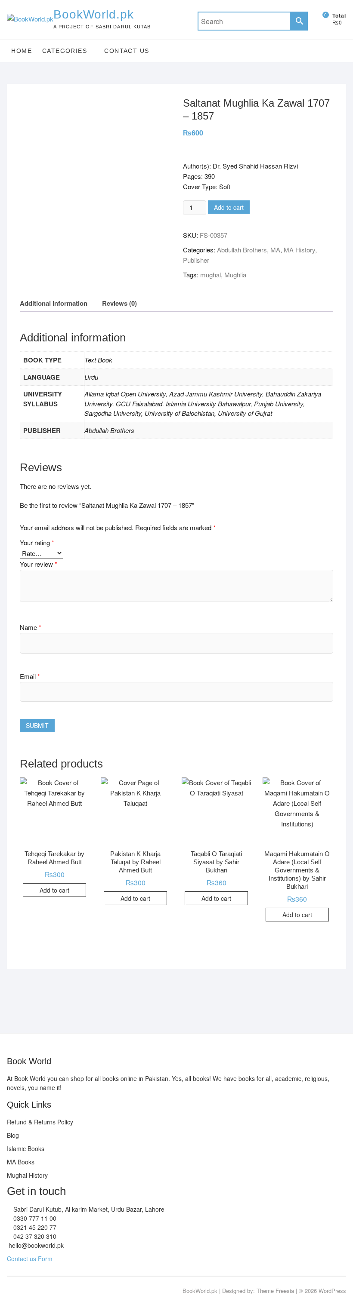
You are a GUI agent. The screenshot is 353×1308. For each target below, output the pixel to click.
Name (30, 627)
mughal (210, 274)
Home (21, 50)
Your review (38, 563)
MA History (299, 249)
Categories (64, 50)
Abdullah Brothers (242, 249)
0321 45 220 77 (34, 1227)
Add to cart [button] (54, 890)
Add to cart (229, 207)
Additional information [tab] (53, 303)
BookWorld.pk (93, 14)
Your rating (37, 542)
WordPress (332, 1291)
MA (275, 249)
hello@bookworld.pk (35, 1245)
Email (30, 676)
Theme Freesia (275, 1291)
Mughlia (235, 274)
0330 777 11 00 (34, 1218)
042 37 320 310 (34, 1236)
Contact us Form (30, 1258)
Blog (13, 1135)
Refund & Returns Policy (40, 1122)
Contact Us (126, 50)
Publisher (196, 259)
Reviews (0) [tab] (119, 303)
